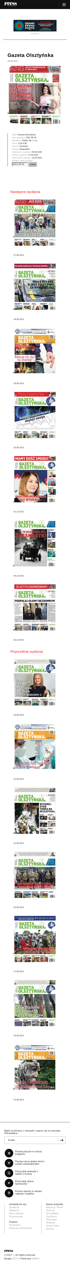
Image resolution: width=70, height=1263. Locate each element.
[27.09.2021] (35, 222)
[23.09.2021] (35, 682)
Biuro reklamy (16, 1213)
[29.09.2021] (35, 351)
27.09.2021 (33, 155)
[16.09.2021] (35, 1003)
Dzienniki (24, 146)
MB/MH (35, 1258)
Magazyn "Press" (55, 1207)
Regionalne (25, 149)
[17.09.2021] (35, 939)
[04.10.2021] (35, 543)
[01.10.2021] (35, 479)
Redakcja (14, 1207)
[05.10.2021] (35, 607)
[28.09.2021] (35, 286)
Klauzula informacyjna (20, 1228)
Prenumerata (16, 1216)
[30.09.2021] (35, 415)
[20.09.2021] (35, 875)
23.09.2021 (37, 158)
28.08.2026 (37, 152)
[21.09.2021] (35, 810)
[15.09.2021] (35, 1067)
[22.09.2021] (35, 746)
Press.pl (50, 1210)
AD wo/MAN (52, 1213)
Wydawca (14, 1210)
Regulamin (15, 1225)
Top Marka (51, 1216)
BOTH (16, 1258)
